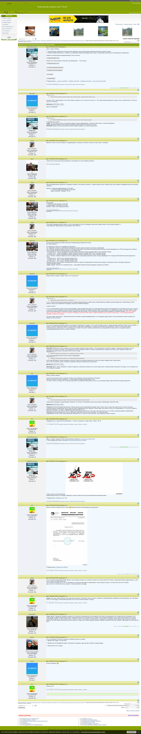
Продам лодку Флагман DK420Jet (91, 721)
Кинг (32, 159)
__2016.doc (59, 81)
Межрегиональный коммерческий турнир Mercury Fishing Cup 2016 (99, 40)
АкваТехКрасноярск (32, 47)
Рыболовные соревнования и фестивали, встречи (50, 40)
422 (66, 116)
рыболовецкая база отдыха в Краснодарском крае (35, 721)
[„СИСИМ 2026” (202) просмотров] (127, 36)
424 (66, 159)
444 (66, 684)
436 (66, 437)
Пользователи (119, 24)
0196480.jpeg (59, 567)
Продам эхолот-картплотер (90, 719)
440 (66, 596)
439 (66, 578)
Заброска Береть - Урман (29, 719)
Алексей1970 (32, 614)
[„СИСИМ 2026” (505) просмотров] (78, 36)
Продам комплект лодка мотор (91, 723)
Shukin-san (32, 200)
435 (66, 419)
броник (32, 637)
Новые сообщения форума (134, 12)
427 (66, 222)
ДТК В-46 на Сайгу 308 (89, 722)
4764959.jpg (83, 81)
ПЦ (32, 373)
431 (66, 323)
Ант (32, 419)
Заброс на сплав (87, 718)
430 (66, 296)
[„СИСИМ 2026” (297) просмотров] (54, 36)
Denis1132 (32, 93)
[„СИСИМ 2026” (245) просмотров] (103, 36)
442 (66, 637)
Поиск (134, 24)
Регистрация (137, 3)
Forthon (32, 661)
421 (66, 93)
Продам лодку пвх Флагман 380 (31, 718)
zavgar (32, 140)
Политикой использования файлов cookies (93, 732)
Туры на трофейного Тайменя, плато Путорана (94, 724)
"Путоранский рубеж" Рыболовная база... (33, 724)
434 (66, 396)
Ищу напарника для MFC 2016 (86, 439)
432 (66, 346)
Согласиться (131, 732)
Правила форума (128, 24)
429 (66, 273)
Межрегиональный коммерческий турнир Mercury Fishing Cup (73, 40)
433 (66, 373)
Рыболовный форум (22, 40)
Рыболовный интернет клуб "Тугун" (53, 7)
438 (66, 505)
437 (66, 461)
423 (66, 140)
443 (66, 661)
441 (66, 614)
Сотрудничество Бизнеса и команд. (77, 440)
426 (66, 200)
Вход (133, 3)
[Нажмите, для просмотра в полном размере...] (94, 494)
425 (66, 182)
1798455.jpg (71, 81)
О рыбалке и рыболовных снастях (33, 40)
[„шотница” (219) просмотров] (30, 36)
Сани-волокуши (26, 723)
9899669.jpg (59, 498)
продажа (25, 722)
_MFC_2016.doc (97, 81)
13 (32, 705)
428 (66, 240)
